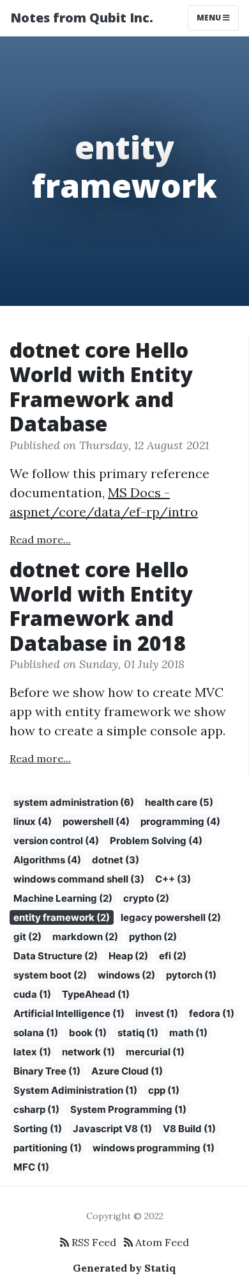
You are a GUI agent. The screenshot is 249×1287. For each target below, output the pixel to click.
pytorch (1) (191, 975)
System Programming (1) (128, 1109)
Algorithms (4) (47, 860)
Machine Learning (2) (62, 898)
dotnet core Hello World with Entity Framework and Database (101, 386)
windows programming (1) (154, 1148)
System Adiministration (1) (75, 1090)
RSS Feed (92, 1242)
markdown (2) (85, 937)
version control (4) (56, 841)
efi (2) (172, 956)
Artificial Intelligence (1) (68, 1013)
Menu (210, 17)
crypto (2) (146, 898)
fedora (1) (211, 1013)
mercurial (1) (155, 1052)
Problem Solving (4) (156, 841)
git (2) (27, 937)
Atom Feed (161, 1242)
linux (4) (32, 821)
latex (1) (32, 1052)
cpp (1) (163, 1090)
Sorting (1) (37, 1129)
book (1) (88, 1033)
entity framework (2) (61, 917)
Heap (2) (128, 956)
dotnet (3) (115, 860)
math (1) (188, 1033)
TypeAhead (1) (96, 994)
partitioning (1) (47, 1148)
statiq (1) (137, 1033)
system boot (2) (50, 975)
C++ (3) (173, 879)
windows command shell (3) (78, 879)
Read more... (40, 539)
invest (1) (156, 1013)
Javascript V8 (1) (112, 1129)
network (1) (88, 1052)
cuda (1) (32, 994)
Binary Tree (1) (46, 1071)
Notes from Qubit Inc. (81, 17)
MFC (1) (31, 1167)
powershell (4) (96, 821)
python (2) (153, 937)
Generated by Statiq (124, 1267)
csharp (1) (36, 1109)
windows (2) (126, 975)
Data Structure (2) (55, 956)
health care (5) (179, 802)
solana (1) (35, 1033)
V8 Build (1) (189, 1129)
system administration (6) (73, 802)
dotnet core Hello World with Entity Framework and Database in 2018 (101, 606)
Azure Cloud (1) (127, 1071)
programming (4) (180, 821)
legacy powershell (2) (171, 917)
